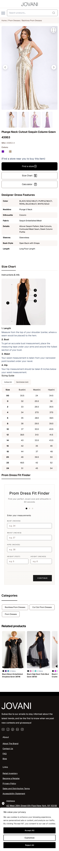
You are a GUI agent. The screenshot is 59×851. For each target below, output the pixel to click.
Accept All (29, 830)
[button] (5, 67)
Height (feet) (13, 556)
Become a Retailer (11, 778)
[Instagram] (22, 729)
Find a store (28, 166)
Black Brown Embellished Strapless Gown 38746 (12, 675)
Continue (42, 578)
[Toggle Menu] (3, 13)
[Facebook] (8, 729)
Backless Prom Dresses (32, 20)
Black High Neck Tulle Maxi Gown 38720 (38, 675)
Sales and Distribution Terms (16, 788)
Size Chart (27, 175)
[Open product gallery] (53, 30)
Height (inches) (38, 556)
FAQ (5, 753)
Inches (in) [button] (8, 382)
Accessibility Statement (14, 793)
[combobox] (32, 13)
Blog (5, 758)
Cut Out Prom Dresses (42, 607)
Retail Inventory (10, 773)
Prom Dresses (14, 20)
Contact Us (8, 748)
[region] (29, 829)
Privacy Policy (9, 783)
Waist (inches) (14, 533)
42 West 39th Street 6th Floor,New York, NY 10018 (31, 805)
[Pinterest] (12, 729)
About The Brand (10, 743)
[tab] (30, 266)
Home (4, 20)
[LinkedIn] (17, 729)
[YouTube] (3, 729)
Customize (29, 838)
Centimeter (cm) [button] (22, 382)
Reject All (29, 845)
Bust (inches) (14, 521)
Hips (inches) (13, 545)
